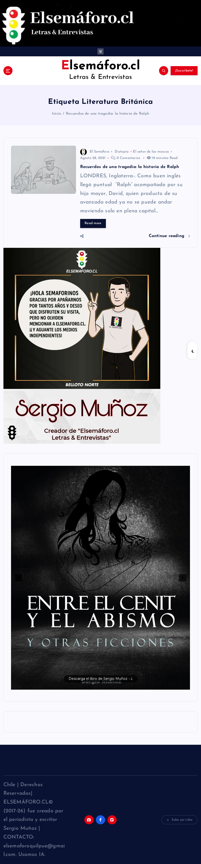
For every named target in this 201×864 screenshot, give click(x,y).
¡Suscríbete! (184, 70)
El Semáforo (99, 152)
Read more (93, 223)
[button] (100, 578)
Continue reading (167, 236)
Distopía (121, 152)
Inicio (56, 114)
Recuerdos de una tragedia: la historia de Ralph (107, 114)
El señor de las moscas (151, 152)
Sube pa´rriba (182, 819)
